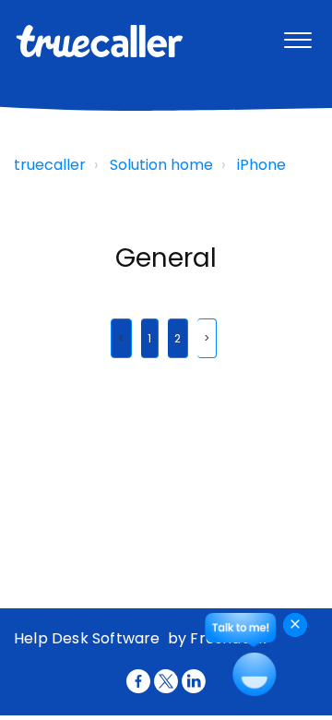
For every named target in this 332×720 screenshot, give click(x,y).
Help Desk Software (89, 638)
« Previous (121, 338)
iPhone (261, 164)
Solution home (161, 164)
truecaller (50, 164)
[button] (297, 36)
